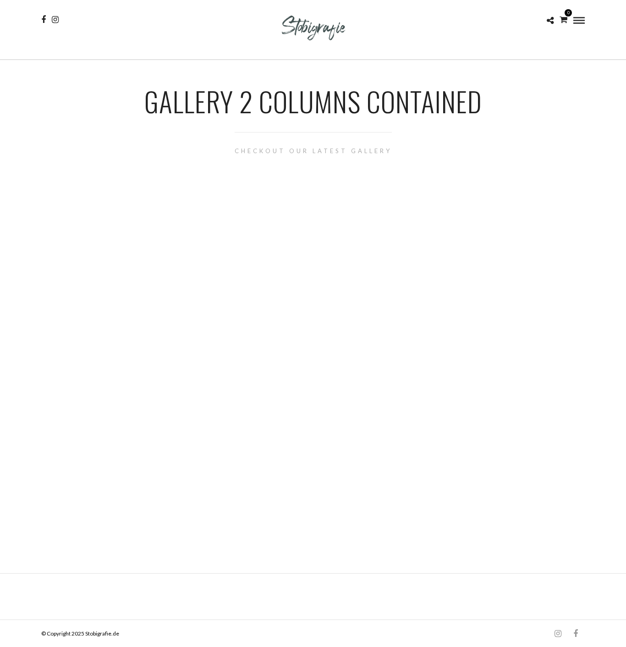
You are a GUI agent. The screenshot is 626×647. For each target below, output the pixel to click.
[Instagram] (55, 20)
